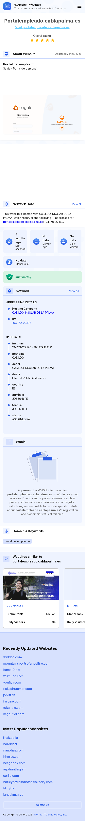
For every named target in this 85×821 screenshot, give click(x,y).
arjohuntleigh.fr (14, 769)
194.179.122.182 (21, 322)
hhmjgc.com (12, 757)
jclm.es (72, 605)
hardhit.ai (10, 744)
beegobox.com (14, 763)
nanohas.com (13, 750)
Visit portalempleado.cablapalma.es (42, 27)
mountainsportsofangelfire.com (26, 663)
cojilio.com (11, 776)
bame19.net (11, 670)
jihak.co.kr (10, 738)
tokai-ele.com (13, 708)
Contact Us (42, 804)
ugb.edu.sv (15, 605)
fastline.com (12, 701)
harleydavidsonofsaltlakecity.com (28, 782)
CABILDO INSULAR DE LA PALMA (33, 312)
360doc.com (12, 657)
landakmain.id (13, 795)
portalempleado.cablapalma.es (23, 221)
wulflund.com (13, 676)
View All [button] (76, 204)
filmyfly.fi (9, 788)
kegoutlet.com (13, 714)
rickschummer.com (17, 689)
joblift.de (9, 695)
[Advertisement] (42, 82)
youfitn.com (12, 682)
